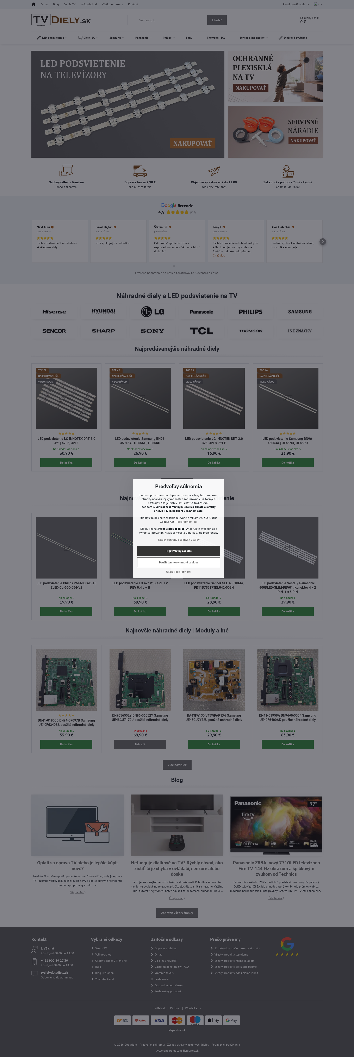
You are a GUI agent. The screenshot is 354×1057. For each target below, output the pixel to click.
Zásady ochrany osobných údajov (179, 540)
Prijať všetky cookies (179, 551)
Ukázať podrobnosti (178, 572)
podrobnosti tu (187, 522)
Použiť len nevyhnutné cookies (178, 562)
